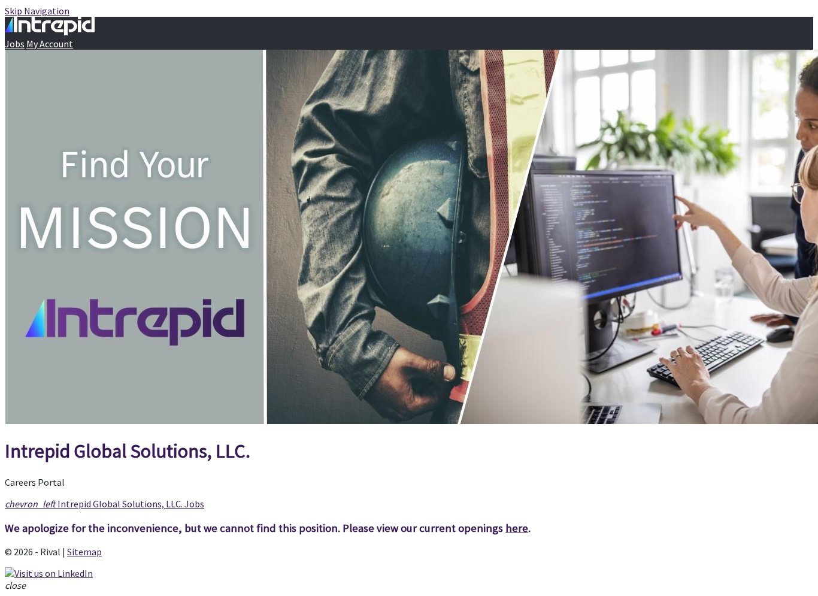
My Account (49, 44)
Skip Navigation (37, 11)
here (516, 528)
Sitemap (84, 552)
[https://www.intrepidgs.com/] (409, 238)
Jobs (15, 44)
